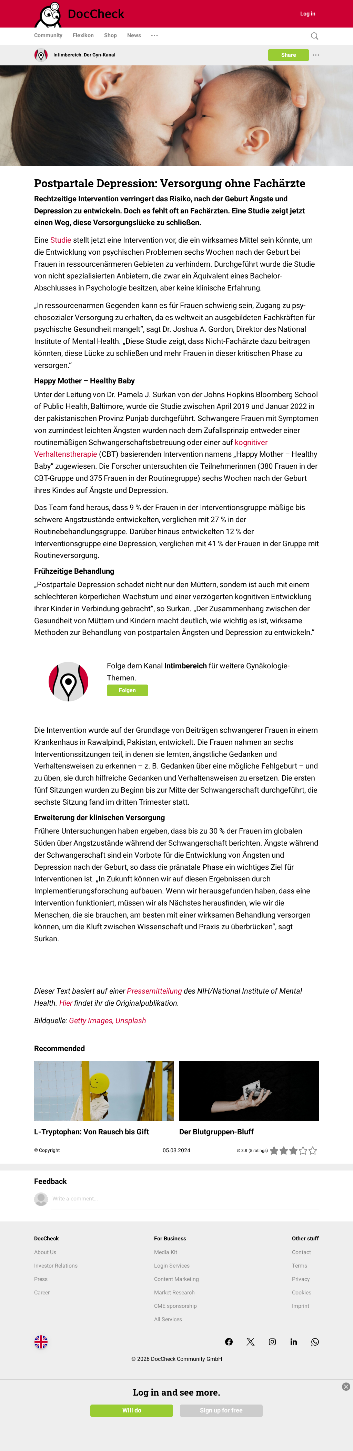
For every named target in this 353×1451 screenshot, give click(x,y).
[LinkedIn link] (293, 1342)
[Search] (313, 36)
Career (42, 1292)
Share (288, 55)
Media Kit (165, 1252)
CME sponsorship (175, 1306)
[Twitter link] (250, 1342)
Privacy (301, 1279)
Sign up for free (221, 1410)
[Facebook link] (229, 1342)
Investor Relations (56, 1265)
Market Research (174, 1292)
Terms (299, 1265)
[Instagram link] (272, 1342)
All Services (168, 1319)
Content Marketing (176, 1279)
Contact (301, 1252)
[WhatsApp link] (315, 1342)
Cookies (301, 1292)
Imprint (300, 1306)
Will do (131, 1410)
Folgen (127, 690)
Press (41, 1279)
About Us (45, 1252)
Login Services (172, 1265)
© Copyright (47, 1150)
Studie (60, 240)
